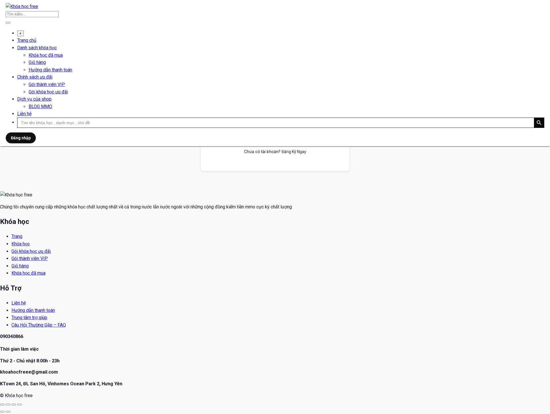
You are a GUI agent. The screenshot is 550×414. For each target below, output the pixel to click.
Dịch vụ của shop (34, 99)
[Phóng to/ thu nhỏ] (2, 404)
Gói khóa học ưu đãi (48, 92)
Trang (16, 236)
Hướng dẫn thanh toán (50, 70)
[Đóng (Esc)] (19, 404)
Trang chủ (26, 40)
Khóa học (20, 244)
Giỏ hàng (37, 62)
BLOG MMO (40, 106)
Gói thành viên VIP (47, 84)
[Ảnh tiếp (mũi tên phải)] (8, 412)
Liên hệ (24, 113)
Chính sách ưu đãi (34, 77)
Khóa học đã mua (46, 55)
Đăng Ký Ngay (294, 151)
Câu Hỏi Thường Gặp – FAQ (38, 325)
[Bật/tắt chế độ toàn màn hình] (8, 404)
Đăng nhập (21, 138)
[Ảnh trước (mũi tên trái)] (2, 412)
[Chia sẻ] (13, 404)
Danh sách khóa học (37, 47)
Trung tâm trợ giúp (29, 317)
